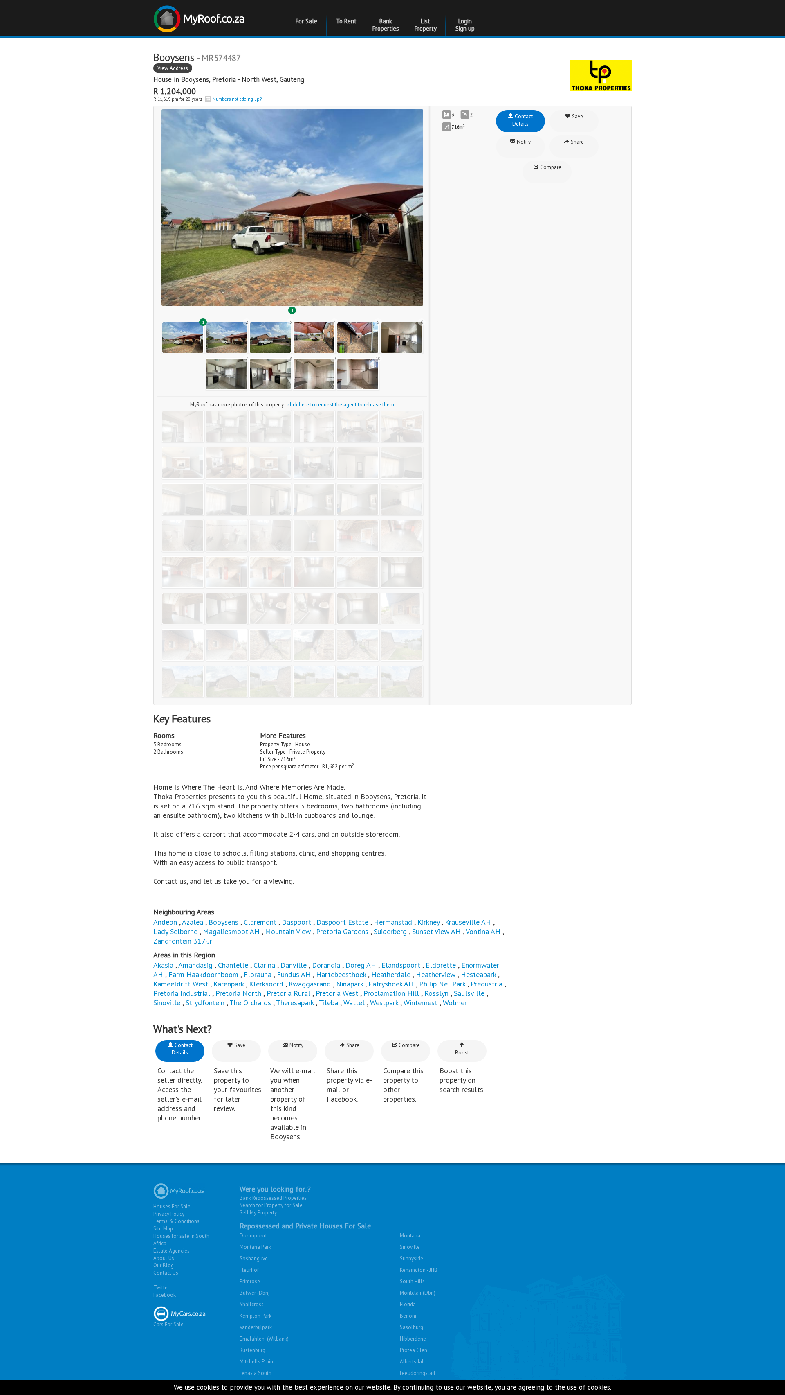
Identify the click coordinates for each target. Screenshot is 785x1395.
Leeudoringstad (417, 1373)
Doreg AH (360, 965)
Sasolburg (411, 1327)
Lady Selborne (175, 931)
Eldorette (441, 965)
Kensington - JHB (418, 1269)
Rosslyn (436, 993)
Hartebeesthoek (341, 974)
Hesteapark (478, 974)
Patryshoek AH (391, 984)
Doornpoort (253, 1235)
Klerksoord (266, 984)
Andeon (165, 922)
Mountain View (288, 931)
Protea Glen (413, 1350)
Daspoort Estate (342, 922)
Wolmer (455, 1002)
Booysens (195, 79)
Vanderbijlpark (256, 1327)
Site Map (163, 1228)
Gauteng (292, 79)
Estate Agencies (171, 1250)
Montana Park (255, 1247)
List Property (426, 24)
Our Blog (163, 1265)
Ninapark (349, 984)
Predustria (486, 984)
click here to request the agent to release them (340, 404)
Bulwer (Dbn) (255, 1292)
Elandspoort (400, 965)
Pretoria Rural (288, 993)
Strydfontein (205, 1002)
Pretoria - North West (244, 79)
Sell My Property (258, 1212)
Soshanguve (254, 1258)
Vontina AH (483, 931)
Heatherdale (390, 974)
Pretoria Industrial (181, 993)
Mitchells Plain (256, 1361)
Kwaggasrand (310, 984)
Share (577, 141)
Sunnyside (411, 1258)
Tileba (328, 1002)
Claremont (260, 922)
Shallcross (252, 1304)
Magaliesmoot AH (231, 931)
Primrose (250, 1281)
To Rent (346, 21)
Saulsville (469, 993)
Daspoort (296, 922)
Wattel (354, 1002)
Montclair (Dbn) (417, 1292)
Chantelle (233, 965)
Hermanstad (393, 922)
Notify (523, 141)
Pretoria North (238, 993)
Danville (293, 965)
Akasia (163, 965)
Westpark (384, 1002)
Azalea (192, 922)
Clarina (264, 965)
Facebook (164, 1294)
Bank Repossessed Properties (273, 1197)
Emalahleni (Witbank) (264, 1338)
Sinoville (166, 1002)
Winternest (420, 1002)
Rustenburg (252, 1350)
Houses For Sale (172, 1206)
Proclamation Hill (391, 993)
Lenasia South (255, 1373)
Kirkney (428, 922)
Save (577, 116)
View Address (172, 68)
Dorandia (326, 965)
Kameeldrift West (180, 984)
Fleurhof (249, 1269)
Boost (462, 1052)
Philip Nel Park (442, 984)
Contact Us (165, 1272)
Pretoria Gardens (342, 931)
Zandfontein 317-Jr (182, 941)
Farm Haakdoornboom (203, 974)
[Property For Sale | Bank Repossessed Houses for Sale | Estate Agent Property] (200, 15)
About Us (163, 1258)
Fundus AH (294, 974)
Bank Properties (385, 24)
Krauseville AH (468, 922)
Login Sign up (465, 24)
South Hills (412, 1281)
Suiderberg (390, 931)
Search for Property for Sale (271, 1205)
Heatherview (435, 974)
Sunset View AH (436, 931)
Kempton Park (255, 1315)
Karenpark (228, 984)
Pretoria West (337, 993)
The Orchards (250, 1002)
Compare (550, 167)
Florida (408, 1304)
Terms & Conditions (176, 1221)
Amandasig (195, 965)
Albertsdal (412, 1361)
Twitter (161, 1287)
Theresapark (295, 1002)
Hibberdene (413, 1338)
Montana (410, 1235)
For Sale (306, 21)
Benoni (408, 1315)
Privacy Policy (168, 1213)
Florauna (257, 974)
